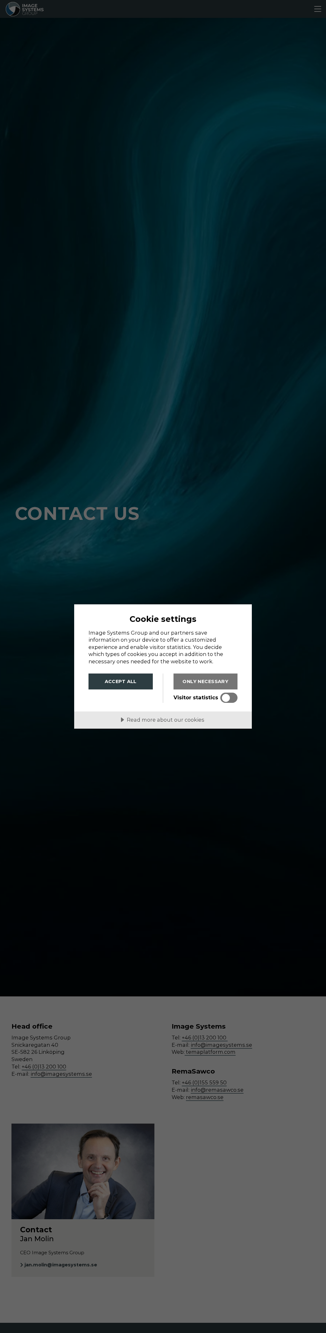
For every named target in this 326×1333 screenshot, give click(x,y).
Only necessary (205, 681)
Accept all (121, 681)
